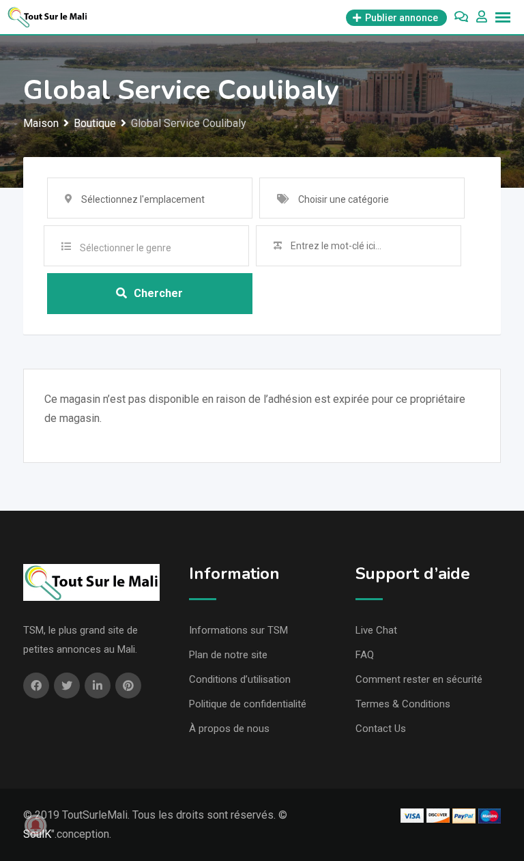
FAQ (364, 655)
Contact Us (380, 728)
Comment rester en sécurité (418, 679)
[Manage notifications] (35, 825)
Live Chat (376, 630)
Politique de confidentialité (247, 704)
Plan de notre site (228, 655)
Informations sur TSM (238, 630)
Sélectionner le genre (125, 247)
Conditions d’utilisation (240, 679)
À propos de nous (229, 728)
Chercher (158, 293)
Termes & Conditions (402, 704)
